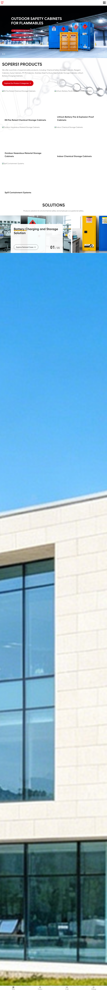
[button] (69, 235)
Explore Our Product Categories (16, 83)
